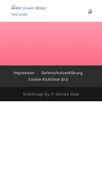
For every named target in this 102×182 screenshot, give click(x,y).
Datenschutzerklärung (62, 72)
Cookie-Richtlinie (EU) (48, 79)
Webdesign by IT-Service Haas (51, 94)
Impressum (24, 72)
